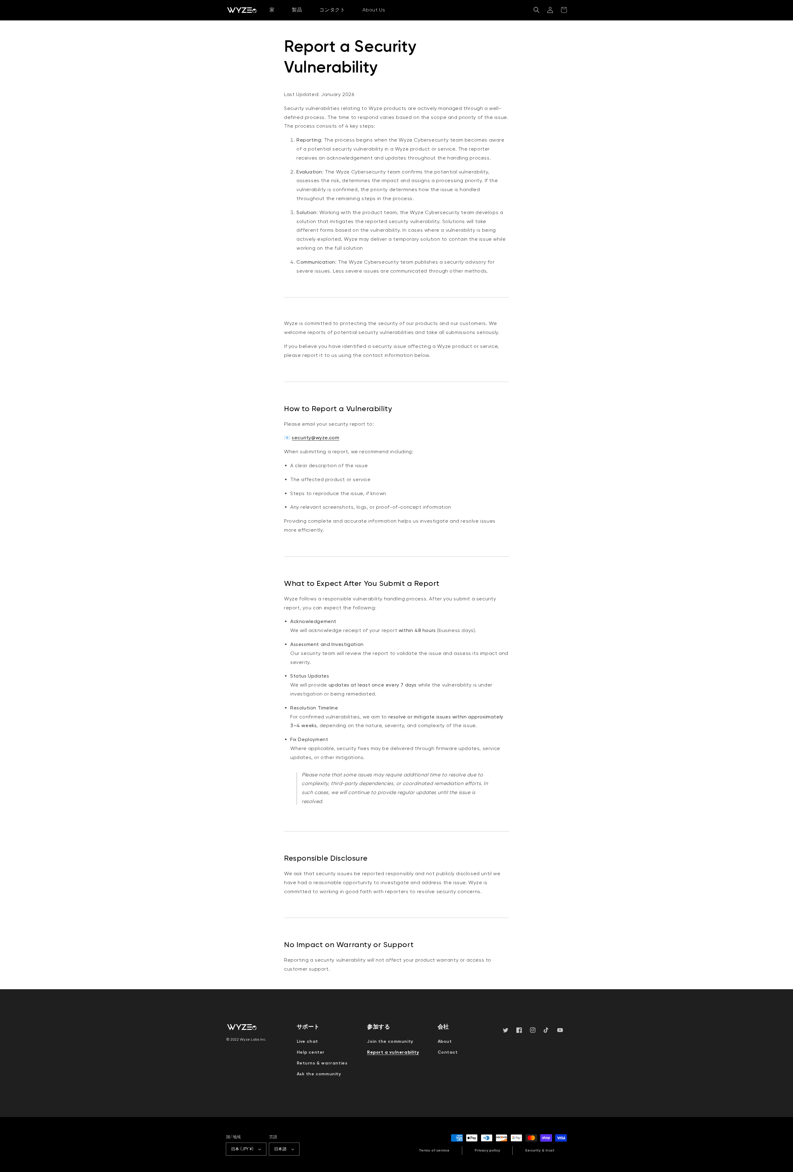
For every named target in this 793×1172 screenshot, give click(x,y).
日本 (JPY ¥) (242, 1149)
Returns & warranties (322, 1063)
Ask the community (319, 1074)
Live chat (307, 1041)
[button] (536, 10)
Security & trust (539, 1150)
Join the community (390, 1041)
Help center (311, 1052)
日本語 (280, 1149)
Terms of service (434, 1150)
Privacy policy (487, 1150)
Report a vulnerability (393, 1052)
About (445, 1041)
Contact (448, 1052)
